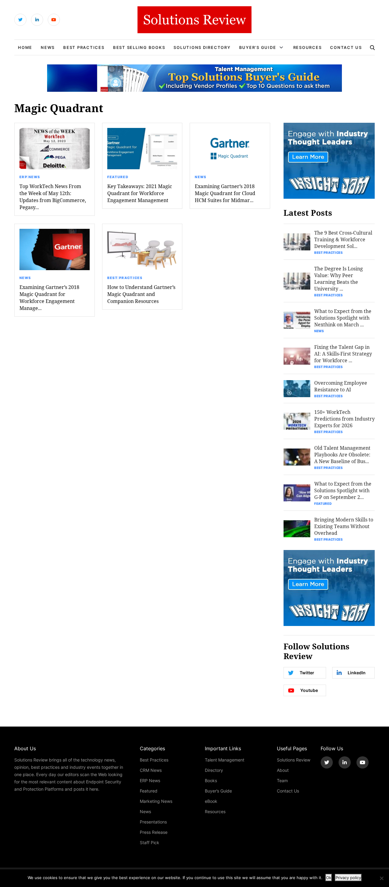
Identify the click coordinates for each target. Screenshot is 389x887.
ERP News (29, 176)
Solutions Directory (202, 47)
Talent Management (224, 760)
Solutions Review (293, 760)
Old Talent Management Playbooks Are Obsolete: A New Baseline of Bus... (342, 454)
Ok (328, 877)
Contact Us (346, 47)
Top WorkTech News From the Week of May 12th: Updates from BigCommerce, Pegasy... (52, 196)
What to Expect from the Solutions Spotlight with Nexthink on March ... (342, 318)
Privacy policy (348, 877)
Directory (214, 770)
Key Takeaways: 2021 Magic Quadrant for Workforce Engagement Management (139, 193)
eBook (211, 801)
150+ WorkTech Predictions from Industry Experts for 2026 (344, 418)
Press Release (153, 832)
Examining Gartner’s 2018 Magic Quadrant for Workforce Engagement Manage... (49, 297)
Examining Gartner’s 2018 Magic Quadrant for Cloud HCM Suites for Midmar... (225, 193)
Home (25, 47)
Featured (118, 176)
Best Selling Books (139, 47)
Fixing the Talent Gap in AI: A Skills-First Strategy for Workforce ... (343, 353)
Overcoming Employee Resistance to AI (340, 386)
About (283, 770)
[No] (381, 878)
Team (282, 780)
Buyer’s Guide (257, 47)
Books (211, 780)
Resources (307, 47)
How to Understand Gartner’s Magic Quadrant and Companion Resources (141, 294)
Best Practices (84, 47)
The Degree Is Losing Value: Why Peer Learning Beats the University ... (338, 278)
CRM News (151, 770)
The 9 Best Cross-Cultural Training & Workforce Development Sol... (343, 239)
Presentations (153, 822)
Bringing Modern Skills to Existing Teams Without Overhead (343, 526)
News (48, 47)
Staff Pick (149, 842)
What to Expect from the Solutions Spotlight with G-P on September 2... (342, 490)
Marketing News (156, 801)
